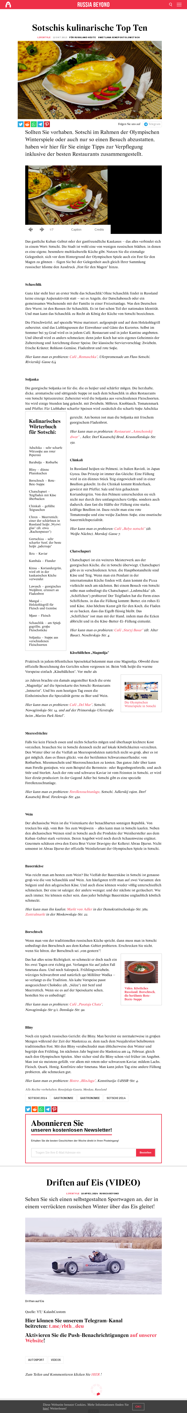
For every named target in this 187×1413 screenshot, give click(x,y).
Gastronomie (90, 1098)
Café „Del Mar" (80, 705)
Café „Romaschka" (83, 357)
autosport (36, 1360)
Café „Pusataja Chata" (85, 1004)
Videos (56, 1360)
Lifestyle (43, 37)
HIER (95, 1375)
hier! (46, 1408)
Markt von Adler (79, 909)
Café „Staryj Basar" (128, 630)
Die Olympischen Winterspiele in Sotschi (140, 704)
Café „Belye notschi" (129, 529)
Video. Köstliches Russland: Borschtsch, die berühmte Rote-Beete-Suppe (140, 994)
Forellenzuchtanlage (84, 792)
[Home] (8, 4)
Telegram (154, 124)
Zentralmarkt (35, 914)
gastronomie (63, 1098)
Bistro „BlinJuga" (82, 1081)
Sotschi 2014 (116, 1098)
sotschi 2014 (37, 1098)
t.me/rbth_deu (66, 1326)
